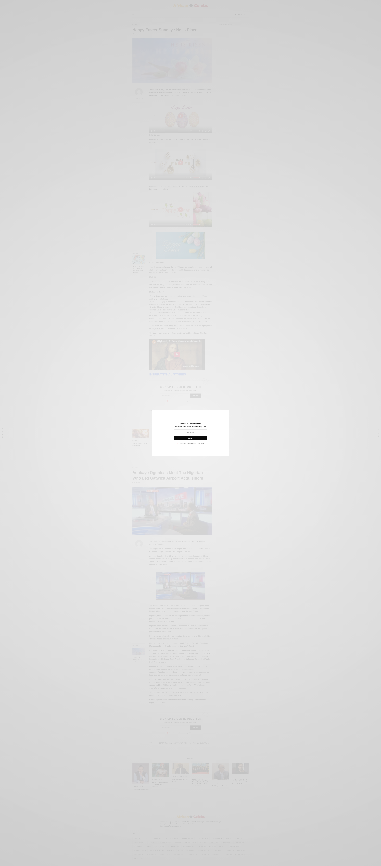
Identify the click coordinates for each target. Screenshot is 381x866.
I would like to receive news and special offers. (191, 443)
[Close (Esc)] (226, 413)
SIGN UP (190, 438)
